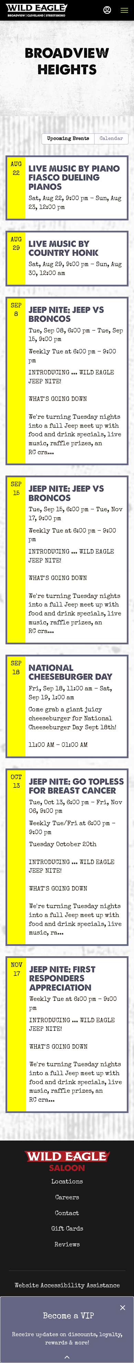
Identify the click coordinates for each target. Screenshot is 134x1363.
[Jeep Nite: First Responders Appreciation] (67, 1039)
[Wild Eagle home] (36, 10)
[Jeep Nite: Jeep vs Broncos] (67, 386)
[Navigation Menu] (124, 10)
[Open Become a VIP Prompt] (67, 1357)
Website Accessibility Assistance (67, 1286)
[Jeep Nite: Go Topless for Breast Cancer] (67, 862)
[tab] (68, 138)
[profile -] (107, 10)
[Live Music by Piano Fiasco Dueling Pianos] (67, 193)
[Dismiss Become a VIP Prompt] (122, 1307)
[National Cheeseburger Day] (67, 711)
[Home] (67, 1160)
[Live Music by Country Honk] (67, 264)
